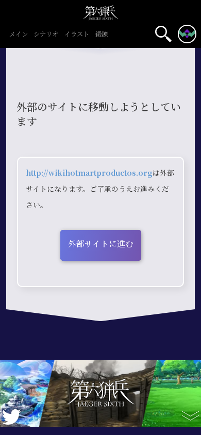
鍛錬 (101, 34)
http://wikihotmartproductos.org (89, 173)
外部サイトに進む (100, 244)
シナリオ (46, 34)
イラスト (76, 34)
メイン (18, 34)
